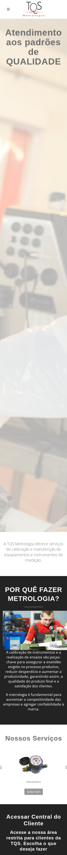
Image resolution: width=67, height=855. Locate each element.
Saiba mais (33, 791)
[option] (33, 275)
